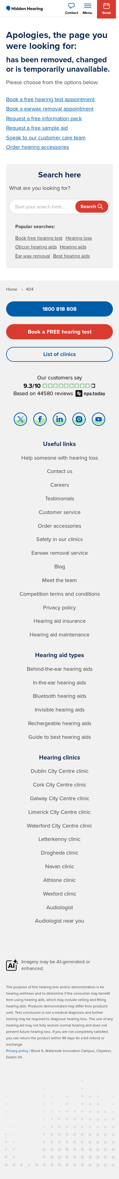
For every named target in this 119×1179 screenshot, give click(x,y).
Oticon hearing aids (36, 246)
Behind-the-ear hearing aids (59, 669)
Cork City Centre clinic (59, 784)
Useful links (59, 443)
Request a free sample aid (37, 128)
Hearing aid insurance (60, 621)
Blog (59, 566)
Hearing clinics (59, 757)
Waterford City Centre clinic (59, 825)
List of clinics (59, 354)
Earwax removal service (59, 553)
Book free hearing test (39, 238)
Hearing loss (79, 238)
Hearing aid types (59, 654)
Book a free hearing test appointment (50, 99)
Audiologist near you (59, 920)
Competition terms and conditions (60, 594)
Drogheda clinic (59, 852)
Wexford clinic (59, 893)
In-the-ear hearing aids (59, 682)
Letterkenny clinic (59, 839)
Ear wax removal (32, 255)
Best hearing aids (71, 255)
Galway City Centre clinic (59, 798)
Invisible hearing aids (60, 709)
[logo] (24, 8)
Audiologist (59, 907)
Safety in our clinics (59, 539)
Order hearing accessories (37, 147)
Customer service (60, 512)
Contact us (59, 471)
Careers (59, 484)
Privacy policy (59, 607)
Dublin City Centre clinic (59, 771)
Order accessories (59, 526)
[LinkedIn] (59, 421)
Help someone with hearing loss (59, 457)
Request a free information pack (44, 118)
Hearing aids (73, 246)
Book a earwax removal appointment (49, 108)
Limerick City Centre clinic (59, 812)
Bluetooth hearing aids (59, 696)
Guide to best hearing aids (59, 737)
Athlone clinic (59, 880)
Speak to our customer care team (46, 137)
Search (88, 206)
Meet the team (59, 580)
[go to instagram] (79, 421)
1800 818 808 (59, 309)
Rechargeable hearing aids (59, 723)
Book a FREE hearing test (60, 332)
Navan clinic (59, 866)
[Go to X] (20, 421)
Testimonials (59, 498)
